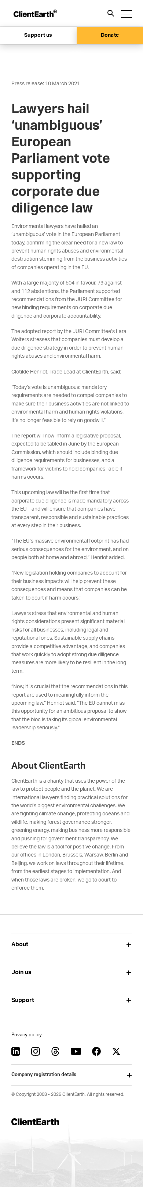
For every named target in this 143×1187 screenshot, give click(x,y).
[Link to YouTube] (76, 1051)
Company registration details (43, 1074)
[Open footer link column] (128, 944)
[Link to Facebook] (96, 1051)
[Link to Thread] (55, 1051)
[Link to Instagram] (35, 1051)
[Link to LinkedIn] (15, 1051)
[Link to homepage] (34, 13)
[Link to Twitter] (116, 1051)
